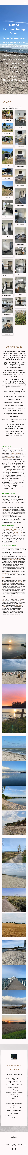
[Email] (12, 89)
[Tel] (15, 89)
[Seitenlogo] (14, 1140)
